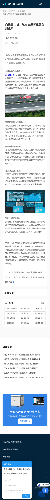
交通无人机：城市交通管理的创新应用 (17, 14)
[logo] (13, 4)
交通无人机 (10, 75)
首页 (4, 11)
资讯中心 (12, 11)
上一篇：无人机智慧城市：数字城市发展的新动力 (24, 272)
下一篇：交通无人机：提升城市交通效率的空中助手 (24, 277)
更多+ (43, 303)
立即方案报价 (25, 421)
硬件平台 (6, 456)
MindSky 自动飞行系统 (12, 442)
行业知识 (21, 11)
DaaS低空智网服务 (10, 449)
